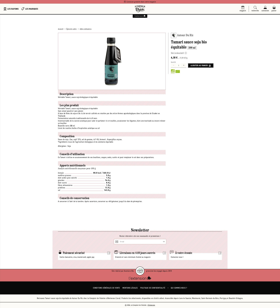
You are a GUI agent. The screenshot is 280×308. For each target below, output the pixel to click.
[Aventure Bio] (140, 271)
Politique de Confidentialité (152, 288)
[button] (255, 9)
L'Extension (151, 305)
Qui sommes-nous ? (179, 288)
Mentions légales (130, 288)
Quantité (173, 62)
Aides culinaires (86, 29)
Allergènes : (62, 146)
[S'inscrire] (161, 241)
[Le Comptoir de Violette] (140, 8)
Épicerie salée (71, 29)
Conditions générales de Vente (106, 288)
